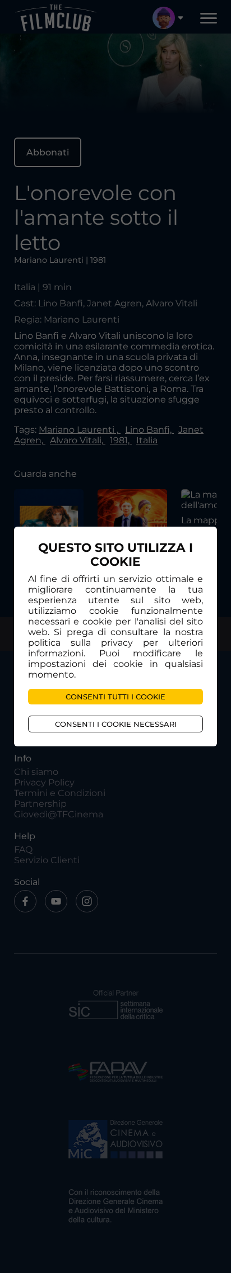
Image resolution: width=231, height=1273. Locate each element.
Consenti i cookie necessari (116, 724)
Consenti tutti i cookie (115, 696)
